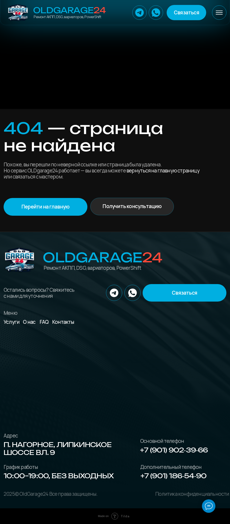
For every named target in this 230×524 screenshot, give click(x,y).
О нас (29, 321)
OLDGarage (69, 10)
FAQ (44, 321)
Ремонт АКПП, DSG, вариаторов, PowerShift (67, 16)
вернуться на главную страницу (162, 170)
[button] (186, 12)
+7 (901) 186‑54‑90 (174, 476)
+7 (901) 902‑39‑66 (174, 450)
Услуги (12, 321)
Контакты (63, 321)
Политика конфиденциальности (192, 493)
